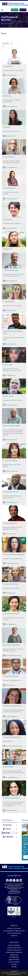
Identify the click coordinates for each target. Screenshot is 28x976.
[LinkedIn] (10, 880)
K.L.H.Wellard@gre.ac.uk (12, 777)
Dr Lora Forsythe (8, 157)
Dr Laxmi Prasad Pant (10, 523)
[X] (14, 880)
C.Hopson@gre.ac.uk (11, 228)
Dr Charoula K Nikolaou (10, 460)
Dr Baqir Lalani (8, 365)
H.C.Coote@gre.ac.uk (11, 106)
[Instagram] (17, 880)
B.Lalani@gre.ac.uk (11, 375)
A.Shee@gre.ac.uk (10, 685)
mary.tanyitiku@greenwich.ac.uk (14, 746)
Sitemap (14, 966)
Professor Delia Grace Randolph (13, 554)
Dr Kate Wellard (8, 767)
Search (22, 9)
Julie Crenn (6, 127)
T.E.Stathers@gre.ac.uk (12, 716)
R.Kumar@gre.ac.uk (11, 344)
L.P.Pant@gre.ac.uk (11, 533)
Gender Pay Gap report (14, 950)
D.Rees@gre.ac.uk (10, 593)
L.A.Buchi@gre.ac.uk (11, 75)
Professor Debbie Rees (10, 584)
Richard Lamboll (8, 396)
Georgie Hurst (7, 249)
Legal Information (14, 959)
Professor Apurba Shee (10, 676)
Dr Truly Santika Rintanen (11, 614)
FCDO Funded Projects (14, 933)
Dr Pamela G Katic (9, 302)
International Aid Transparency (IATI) (14, 931)
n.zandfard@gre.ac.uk (11, 810)
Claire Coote (7, 96)
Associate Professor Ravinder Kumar (13, 332)
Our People (15, 9)
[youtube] (20, 880)
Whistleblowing (14, 957)
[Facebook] (7, 880)
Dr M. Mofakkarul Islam (10, 270)
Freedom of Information (14, 947)
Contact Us (14, 935)
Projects (8, 829)
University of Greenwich (14, 928)
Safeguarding (14, 955)
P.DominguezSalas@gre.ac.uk (13, 655)
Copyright (14, 964)
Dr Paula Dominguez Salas (11, 645)
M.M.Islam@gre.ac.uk (11, 280)
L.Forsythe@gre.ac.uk (11, 167)
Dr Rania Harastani (9, 188)
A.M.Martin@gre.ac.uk (11, 439)
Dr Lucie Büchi (8, 66)
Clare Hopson (7, 219)
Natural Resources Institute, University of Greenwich (14, 972)
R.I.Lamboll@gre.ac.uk (11, 405)
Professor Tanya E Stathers (12, 706)
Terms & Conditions (14, 962)
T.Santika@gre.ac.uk (11, 624)
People (7, 833)
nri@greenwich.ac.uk (14, 893)
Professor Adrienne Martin (12, 426)
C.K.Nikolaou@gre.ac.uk (12, 471)
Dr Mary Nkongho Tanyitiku (12, 737)
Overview (8, 825)
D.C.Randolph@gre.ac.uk (12, 563)
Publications (9, 837)
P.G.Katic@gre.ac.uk (11, 310)
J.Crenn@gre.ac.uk (10, 136)
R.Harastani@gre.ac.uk (12, 198)
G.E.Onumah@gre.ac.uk (12, 502)
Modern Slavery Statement (14, 952)
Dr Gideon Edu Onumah (10, 492)
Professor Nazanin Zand (11, 798)
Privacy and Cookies (14, 945)
